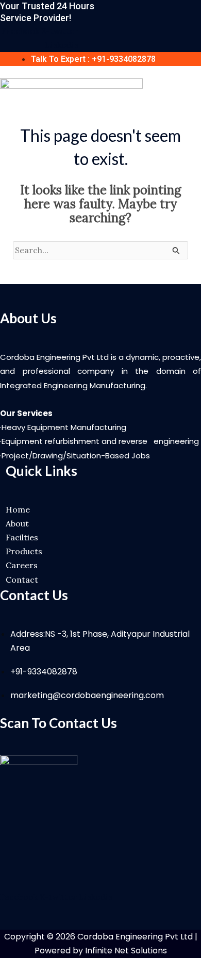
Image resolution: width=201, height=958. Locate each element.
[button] (197, 85)
